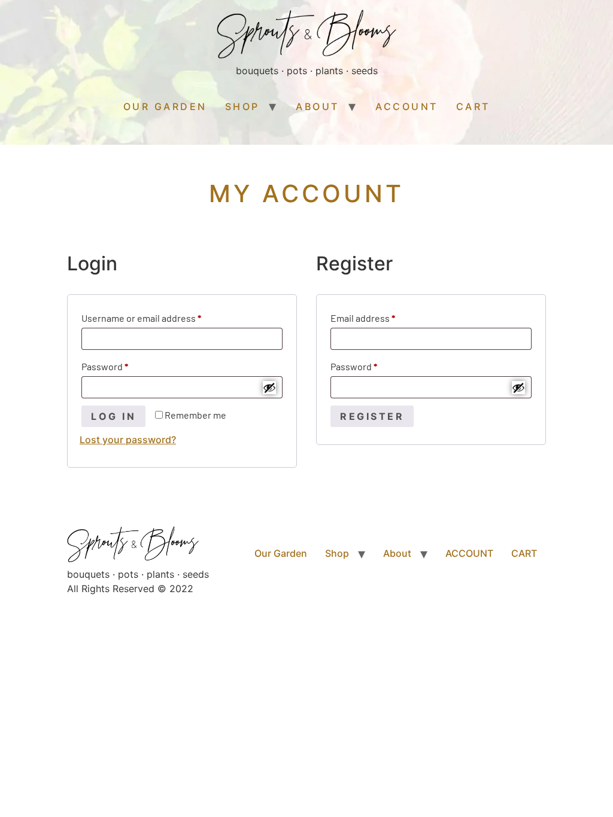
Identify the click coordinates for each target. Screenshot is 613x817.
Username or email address (160, 316)
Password (123, 364)
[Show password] (269, 387)
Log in (113, 416)
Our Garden (165, 106)
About (317, 106)
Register (372, 416)
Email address (381, 316)
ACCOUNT (406, 106)
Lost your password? (128, 440)
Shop (242, 106)
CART (473, 106)
